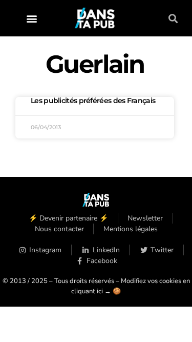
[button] (31, 18)
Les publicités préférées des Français (93, 100)
